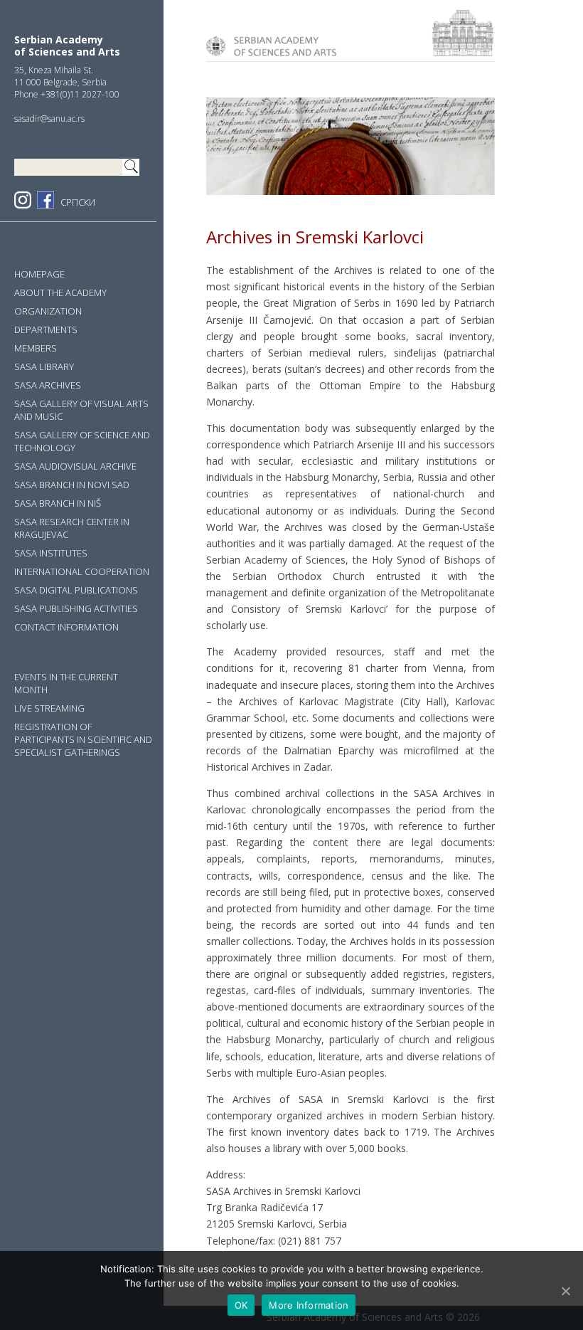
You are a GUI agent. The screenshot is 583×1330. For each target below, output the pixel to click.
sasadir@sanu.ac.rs (49, 118)
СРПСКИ (77, 202)
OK (241, 1305)
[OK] (565, 1291)
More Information (308, 1305)
